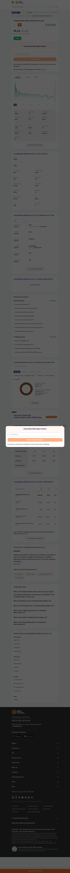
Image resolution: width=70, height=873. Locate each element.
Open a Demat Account (35, 440)
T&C (22, 444)
